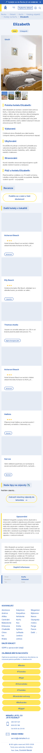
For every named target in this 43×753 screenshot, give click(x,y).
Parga (33, 626)
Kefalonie (20, 616)
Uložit (7, 39)
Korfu (21, 14)
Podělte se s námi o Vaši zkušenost (19, 197)
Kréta (18, 626)
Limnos (19, 639)
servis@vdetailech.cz (20, 738)
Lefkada (19, 632)
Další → (34, 632)
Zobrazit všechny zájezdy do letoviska (21, 498)
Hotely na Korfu (10, 17)
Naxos (33, 616)
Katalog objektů (33, 14)
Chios (4, 632)
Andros (5, 613)
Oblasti (13, 14)
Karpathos (20, 613)
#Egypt (21, 709)
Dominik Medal (25, 750)
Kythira (19, 629)
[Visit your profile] (35, 8)
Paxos (33, 629)
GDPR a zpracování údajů (12, 648)
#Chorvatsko (21, 684)
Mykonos (35, 613)
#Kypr (21, 678)
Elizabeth (24, 17)
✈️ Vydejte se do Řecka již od (21, 2)
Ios (3, 636)
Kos (17, 623)
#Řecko (21, 665)
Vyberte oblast (25, 8)
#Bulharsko (21, 702)
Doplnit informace (21, 567)
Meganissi (35, 610)
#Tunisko (21, 690)
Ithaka (4, 639)
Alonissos (6, 610)
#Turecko (21, 672)
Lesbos (19, 636)
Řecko (3, 14)
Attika (4, 616)
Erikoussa (6, 626)
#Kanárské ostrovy (21, 696)
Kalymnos (20, 610)
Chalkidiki (6, 629)
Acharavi (25, 579)
